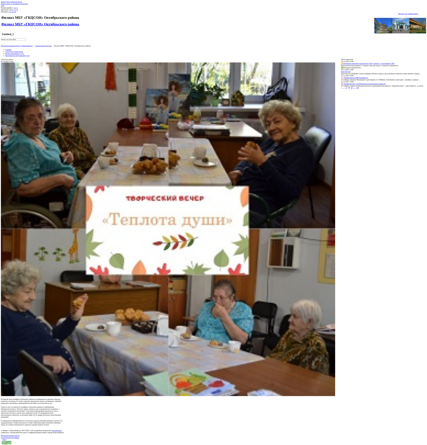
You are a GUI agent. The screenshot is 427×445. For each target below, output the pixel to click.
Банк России (346, 72)
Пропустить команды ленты (11, 2)
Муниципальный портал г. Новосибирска (17, 46)
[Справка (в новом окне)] (2, 43)
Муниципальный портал (10, 436)
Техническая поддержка (10, 438)
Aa (10, 12)
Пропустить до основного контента (14, 4)
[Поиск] (1, 41)
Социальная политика (43, 46)
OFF (2, 6)
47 (346, 88)
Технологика (57, 430)
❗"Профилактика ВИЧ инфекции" (354, 78)
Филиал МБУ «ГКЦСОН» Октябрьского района (40, 23)
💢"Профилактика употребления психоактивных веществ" (363, 84)
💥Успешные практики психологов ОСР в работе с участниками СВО (368, 63)
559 (357, 88)
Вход (4, 440)
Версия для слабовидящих (408, 14)
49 (352, 88)
